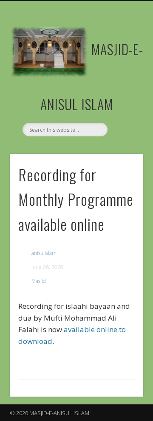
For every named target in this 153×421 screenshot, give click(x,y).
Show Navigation (123, 76)
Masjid (38, 281)
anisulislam (44, 253)
